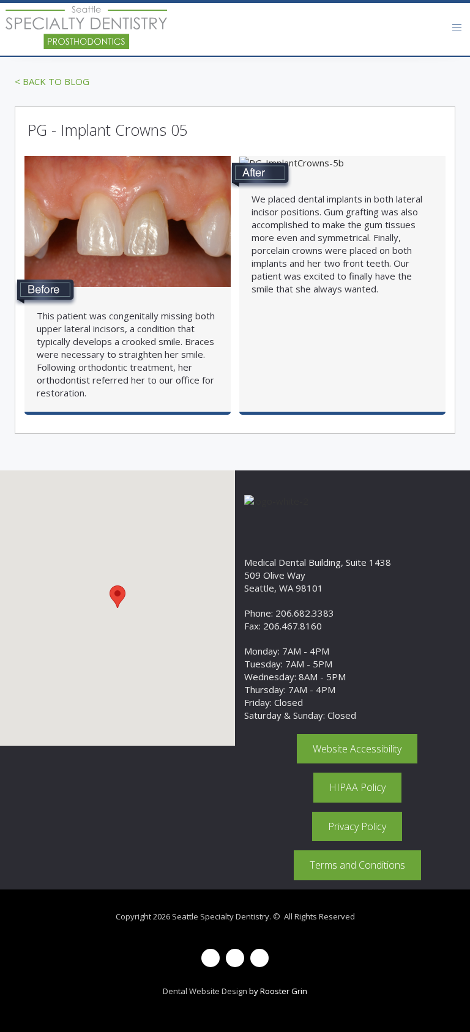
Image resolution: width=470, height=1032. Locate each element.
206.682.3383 (304, 613)
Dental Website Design (205, 991)
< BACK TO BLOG (52, 81)
